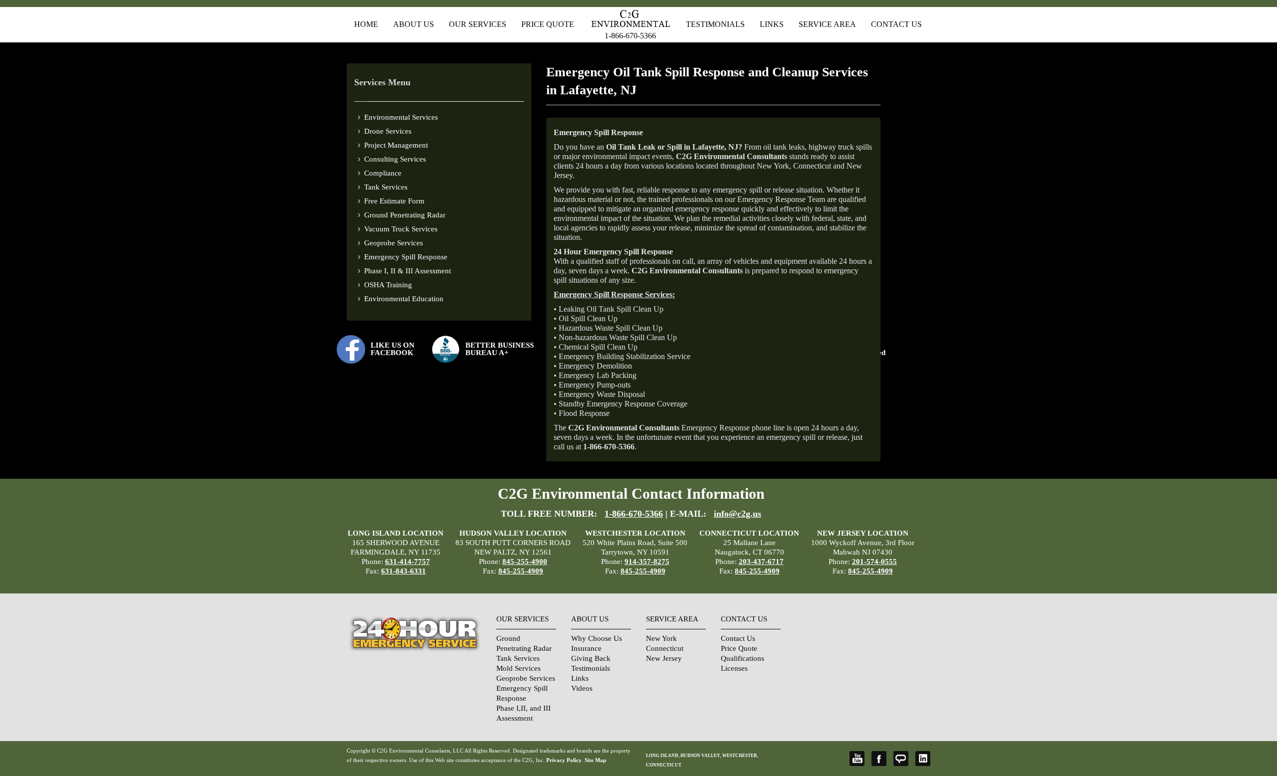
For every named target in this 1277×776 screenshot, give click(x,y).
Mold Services (518, 668)
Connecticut (664, 648)
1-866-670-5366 (630, 35)
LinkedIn (922, 758)
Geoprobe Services (393, 243)
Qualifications (742, 658)
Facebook (878, 758)
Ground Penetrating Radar (404, 215)
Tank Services (386, 187)
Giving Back (591, 658)
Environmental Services (401, 117)
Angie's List (900, 758)
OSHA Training (388, 285)
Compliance (383, 173)
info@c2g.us (737, 514)
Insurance (586, 648)
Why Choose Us (596, 638)
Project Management (396, 145)
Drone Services (388, 131)
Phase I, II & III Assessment (407, 271)
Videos (582, 688)
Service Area (827, 24)
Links (772, 24)
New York (661, 638)
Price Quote (547, 24)
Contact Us (896, 24)
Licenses (734, 668)
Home (366, 24)
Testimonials (715, 24)
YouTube (857, 758)
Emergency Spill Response (405, 257)
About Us (413, 24)
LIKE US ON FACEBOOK (393, 349)
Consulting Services (395, 159)
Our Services (477, 24)
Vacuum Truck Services (400, 229)
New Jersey (664, 658)
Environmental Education (403, 299)
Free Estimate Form (394, 201)
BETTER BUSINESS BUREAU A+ (499, 349)
